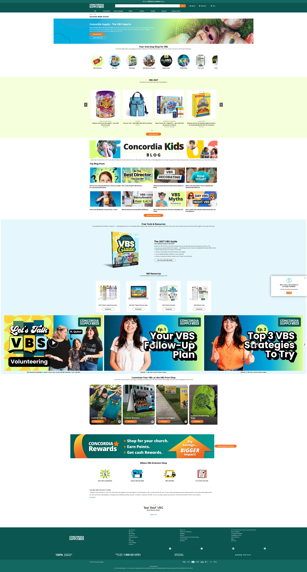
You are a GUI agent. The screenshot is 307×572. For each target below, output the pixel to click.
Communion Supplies (236, 533)
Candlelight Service (236, 535)
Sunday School (176, 11)
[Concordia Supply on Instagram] (202, 549)
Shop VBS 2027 (97, 34)
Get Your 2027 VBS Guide (164, 260)
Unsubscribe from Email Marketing (189, 537)
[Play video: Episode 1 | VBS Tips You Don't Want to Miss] (153, 343)
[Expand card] (119, 422)
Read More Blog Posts (153, 215)
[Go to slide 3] (155, 130)
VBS (95, 11)
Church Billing (132, 542)
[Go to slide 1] (85, 105)
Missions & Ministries (186, 531)
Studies (153, 11)
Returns (182, 535)
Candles (141, 11)
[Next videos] (304, 344)
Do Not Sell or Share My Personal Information (243, 530)
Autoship (131, 540)
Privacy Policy (183, 539)
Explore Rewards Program (225, 446)
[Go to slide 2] (221, 105)
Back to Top (153, 514)
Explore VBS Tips (98, 37)
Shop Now (97, 421)
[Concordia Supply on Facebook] (170, 549)
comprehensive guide (160, 248)
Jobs (130, 539)
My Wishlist (132, 533)
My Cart (131, 531)
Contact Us (132, 535)
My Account (132, 530)
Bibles (130, 11)
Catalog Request (133, 537)
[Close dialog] (305, 278)
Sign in (193, 6)
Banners (164, 11)
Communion (106, 11)
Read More (93, 497)
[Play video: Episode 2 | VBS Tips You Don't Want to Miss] (253, 343)
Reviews (131, 544)
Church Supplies (118, 11)
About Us (182, 530)
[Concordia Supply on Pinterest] (233, 549)
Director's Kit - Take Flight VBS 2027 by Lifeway (137, 123)
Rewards (203, 6)
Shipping (182, 533)
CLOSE (289, 292)
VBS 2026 (233, 540)
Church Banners (235, 537)
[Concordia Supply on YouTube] (265, 549)
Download (108, 309)
